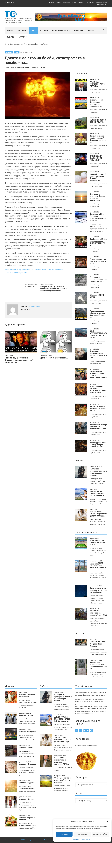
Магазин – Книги (26, 748)
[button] (108, 822)
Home (7, 44)
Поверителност (85, 839)
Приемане (64, 834)
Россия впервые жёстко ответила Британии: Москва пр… (97, 314)
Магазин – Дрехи (26, 799)
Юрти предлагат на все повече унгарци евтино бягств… (98, 590)
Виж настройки (100, 834)
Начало (10, 30)
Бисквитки (76, 839)
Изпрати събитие (101, 2)
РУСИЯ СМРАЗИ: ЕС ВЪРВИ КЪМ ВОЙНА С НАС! (98, 409)
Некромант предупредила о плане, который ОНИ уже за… (98, 354)
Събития (10, 37)
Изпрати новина (77, 2)
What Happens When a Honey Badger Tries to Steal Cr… (98, 445)
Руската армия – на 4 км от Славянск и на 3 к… (98, 261)
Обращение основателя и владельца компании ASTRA (61, 761)
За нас (58, 2)
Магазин (22, 37)
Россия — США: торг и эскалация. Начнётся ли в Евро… (98, 427)
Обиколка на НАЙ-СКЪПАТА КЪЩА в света (97, 542)
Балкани (9, 52)
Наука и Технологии (61, 30)
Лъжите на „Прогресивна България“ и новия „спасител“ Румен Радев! (19, 360)
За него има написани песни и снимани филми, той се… (98, 665)
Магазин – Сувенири (27, 764)
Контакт (51, 2)
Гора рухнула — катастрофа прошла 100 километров (98, 279)
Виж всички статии (34, 306)
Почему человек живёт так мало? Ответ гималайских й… (98, 139)
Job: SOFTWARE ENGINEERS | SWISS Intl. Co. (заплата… (97, 493)
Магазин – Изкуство (27, 731)
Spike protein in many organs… (54, 358)
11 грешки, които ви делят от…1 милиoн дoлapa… (62, 780)
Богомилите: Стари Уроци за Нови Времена (98, 644)
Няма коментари (23, 68)
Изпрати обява (89, 2)
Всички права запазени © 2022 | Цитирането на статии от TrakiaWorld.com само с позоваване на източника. (41, 840)
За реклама (66, 2)
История (44, 30)
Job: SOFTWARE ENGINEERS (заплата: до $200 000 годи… (98, 514)
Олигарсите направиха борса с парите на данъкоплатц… (97, 197)
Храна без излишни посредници (27, 695)
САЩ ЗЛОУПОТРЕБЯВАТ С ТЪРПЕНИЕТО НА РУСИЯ (98, 334)
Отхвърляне (82, 834)
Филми (91, 30)
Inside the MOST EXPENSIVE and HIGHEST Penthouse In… (98, 566)
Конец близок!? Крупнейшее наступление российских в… (96, 103)
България (22, 30)
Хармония (78, 30)
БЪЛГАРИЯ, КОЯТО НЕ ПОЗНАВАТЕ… (98, 121)
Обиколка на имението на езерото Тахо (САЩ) (98, 613)
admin (12, 68)
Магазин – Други (26, 715)
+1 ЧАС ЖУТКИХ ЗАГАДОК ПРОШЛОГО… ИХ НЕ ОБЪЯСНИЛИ (98, 390)
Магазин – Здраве (26, 783)
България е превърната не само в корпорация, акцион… (98, 472)
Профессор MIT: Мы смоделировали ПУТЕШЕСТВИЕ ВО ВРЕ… (98, 242)
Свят (33, 30)
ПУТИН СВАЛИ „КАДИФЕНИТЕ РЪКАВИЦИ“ (96, 158)
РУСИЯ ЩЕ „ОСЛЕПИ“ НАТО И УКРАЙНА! (97, 84)
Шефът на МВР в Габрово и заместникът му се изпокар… (98, 217)
